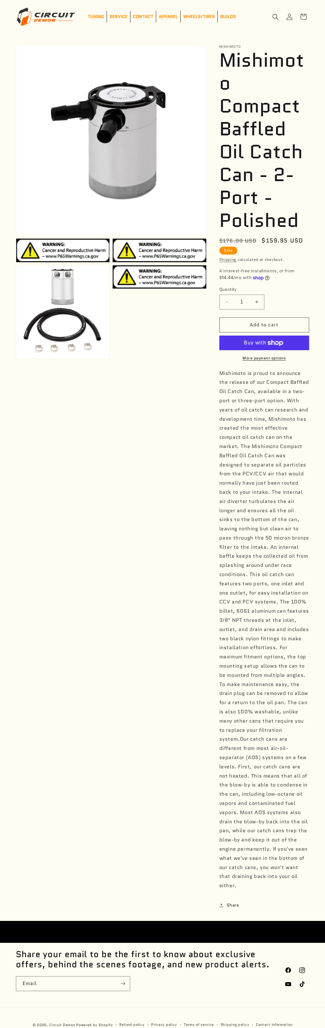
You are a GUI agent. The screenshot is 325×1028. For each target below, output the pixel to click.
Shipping (228, 259)
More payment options (264, 358)
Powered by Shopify (94, 1024)
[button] (275, 17)
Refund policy (131, 1024)
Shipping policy (235, 1024)
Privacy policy (164, 1024)
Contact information (274, 1024)
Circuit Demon (62, 1024)
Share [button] (233, 905)
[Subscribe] (123, 983)
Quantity (228, 289)
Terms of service (199, 1024)
